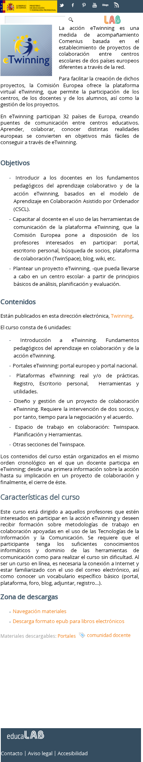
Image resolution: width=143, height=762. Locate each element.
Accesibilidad (73, 753)
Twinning (121, 315)
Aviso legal (40, 753)
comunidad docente (109, 635)
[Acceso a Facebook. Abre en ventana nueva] (73, 2)
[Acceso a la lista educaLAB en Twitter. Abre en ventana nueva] (62, 2)
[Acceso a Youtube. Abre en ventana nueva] (95, 2)
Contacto (12, 753)
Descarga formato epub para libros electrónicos (68, 621)
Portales (67, 636)
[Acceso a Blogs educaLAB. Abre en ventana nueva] (106, 2)
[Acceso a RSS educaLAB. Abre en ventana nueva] (117, 2)
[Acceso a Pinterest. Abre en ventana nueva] (84, 2)
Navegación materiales (39, 611)
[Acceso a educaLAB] (25, 731)
